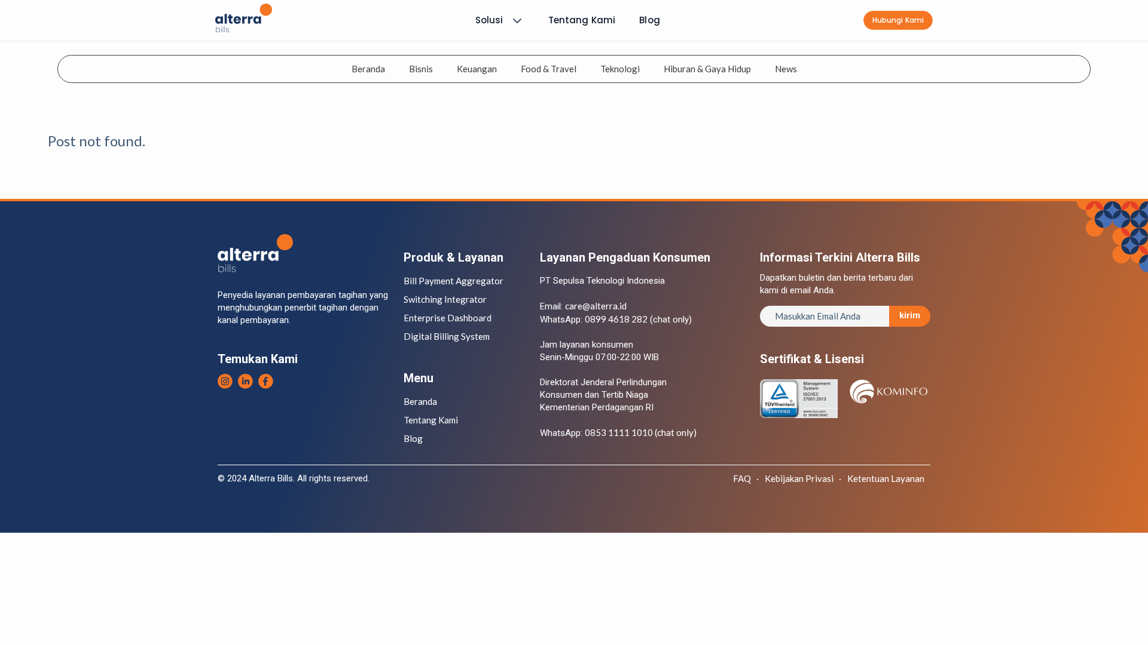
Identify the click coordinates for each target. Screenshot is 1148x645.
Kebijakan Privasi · (803, 478)
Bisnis (421, 68)
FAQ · (746, 478)
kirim (909, 315)
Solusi (489, 20)
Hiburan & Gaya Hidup (707, 68)
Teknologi (620, 68)
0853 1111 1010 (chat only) (641, 432)
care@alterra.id (596, 305)
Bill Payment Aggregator (453, 280)
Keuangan (477, 68)
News (786, 68)
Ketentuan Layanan (885, 478)
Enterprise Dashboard (447, 317)
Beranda (368, 68)
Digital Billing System (447, 336)
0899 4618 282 (616, 319)
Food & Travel (548, 68)
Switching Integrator (445, 299)
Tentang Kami (582, 20)
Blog (649, 20)
